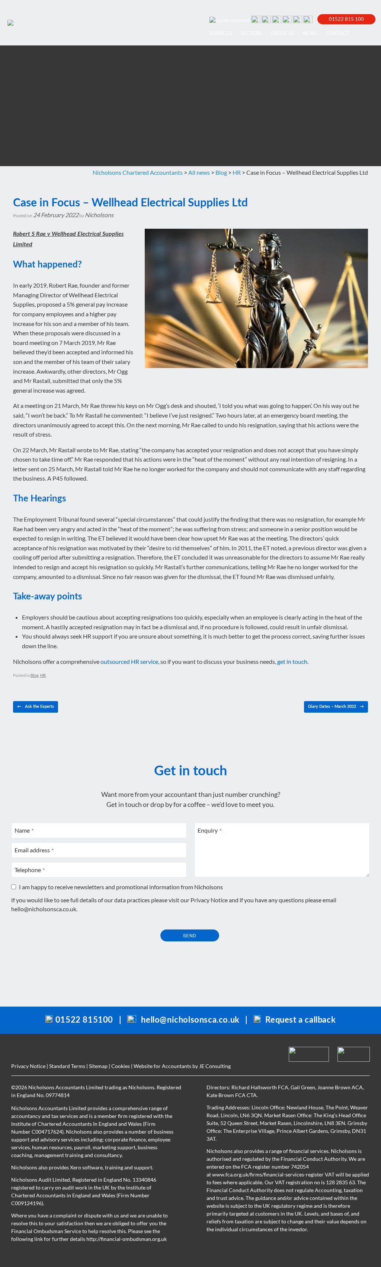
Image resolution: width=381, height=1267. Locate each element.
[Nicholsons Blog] (255, 19)
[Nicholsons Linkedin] (265, 19)
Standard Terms (67, 1066)
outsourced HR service (129, 661)
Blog (35, 675)
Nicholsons (99, 214)
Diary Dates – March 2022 (336, 706)
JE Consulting (215, 1066)
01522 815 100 (346, 19)
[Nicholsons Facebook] (276, 19)
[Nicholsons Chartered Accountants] (10, 23)
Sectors (251, 33)
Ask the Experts (35, 706)
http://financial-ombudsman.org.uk (126, 1239)
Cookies (120, 1066)
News (310, 33)
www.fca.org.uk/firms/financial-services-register (268, 1174)
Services (220, 33)
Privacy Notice (209, 899)
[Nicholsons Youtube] (297, 19)
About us (282, 33)
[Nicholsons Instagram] (307, 19)
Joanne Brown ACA (340, 1087)
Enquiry (210, 830)
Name (24, 830)
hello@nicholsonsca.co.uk (43, 908)
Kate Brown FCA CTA (231, 1095)
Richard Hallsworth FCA (259, 1087)
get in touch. (292, 661)
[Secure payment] (229, 19)
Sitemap (98, 1066)
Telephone (30, 869)
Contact (337, 33)
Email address (34, 849)
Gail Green (303, 1087)
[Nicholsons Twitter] (286, 19)
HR (43, 675)
